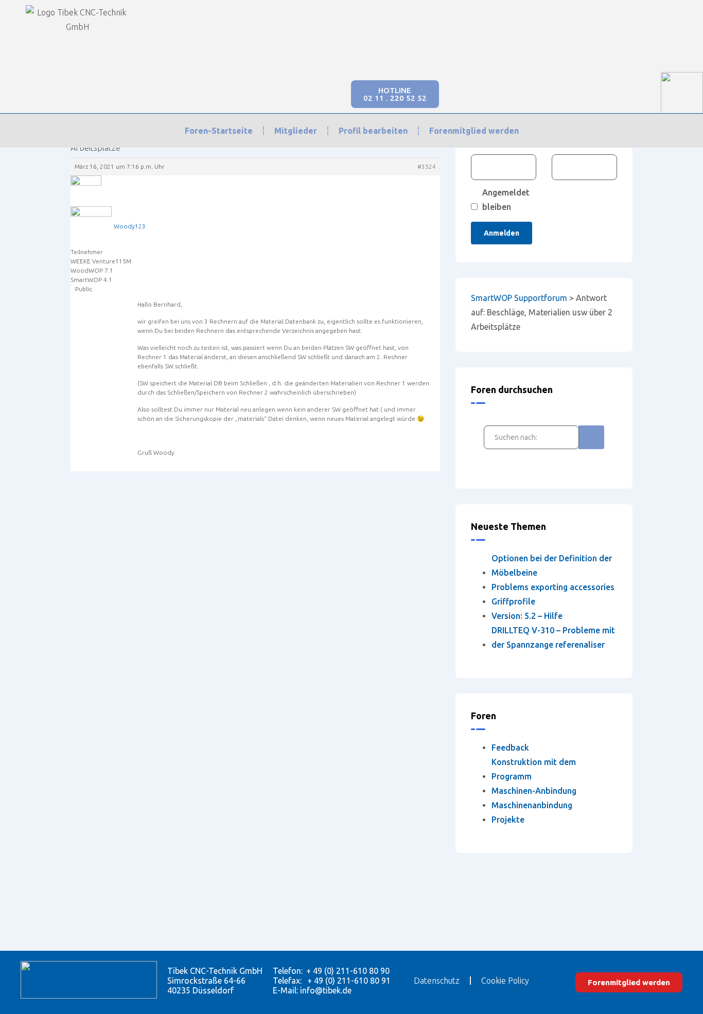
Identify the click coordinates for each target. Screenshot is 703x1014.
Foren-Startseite (219, 130)
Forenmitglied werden (474, 130)
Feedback (510, 747)
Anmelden (501, 233)
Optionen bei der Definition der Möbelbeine (551, 565)
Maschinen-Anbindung (533, 790)
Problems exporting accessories (552, 587)
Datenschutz (437, 980)
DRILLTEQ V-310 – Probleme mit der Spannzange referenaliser (553, 637)
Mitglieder (295, 130)
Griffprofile (513, 601)
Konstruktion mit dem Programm (533, 769)
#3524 (426, 166)
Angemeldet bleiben (506, 199)
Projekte (507, 819)
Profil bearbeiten (373, 130)
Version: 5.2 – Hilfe (527, 615)
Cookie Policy (505, 980)
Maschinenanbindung (531, 805)
